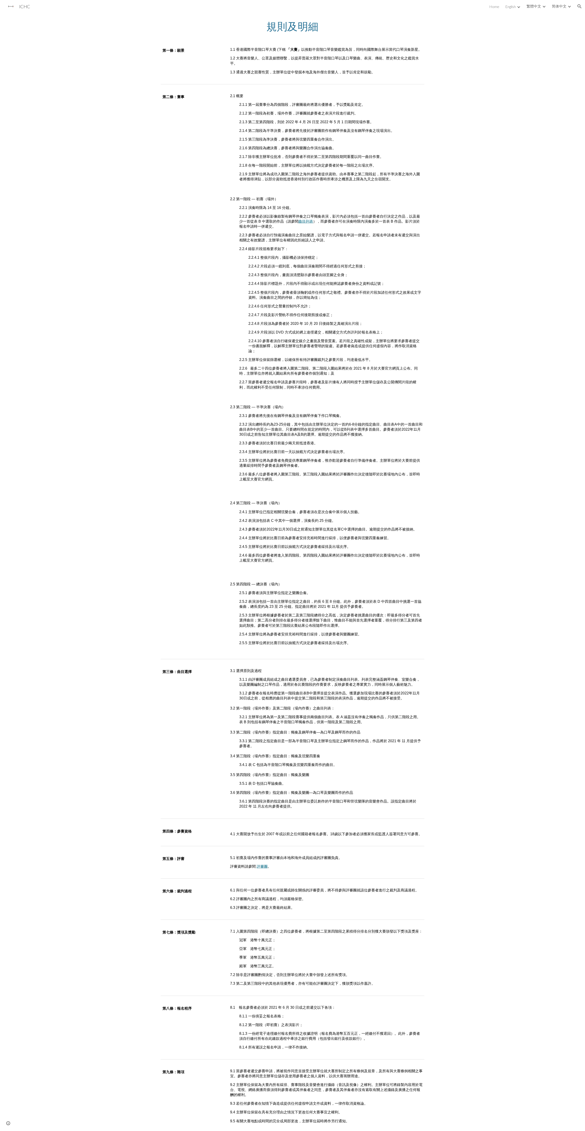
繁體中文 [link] (533, 6)
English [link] (510, 6)
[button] (579, 6)
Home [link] (494, 6)
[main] (292, 26)
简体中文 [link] (559, 6)
